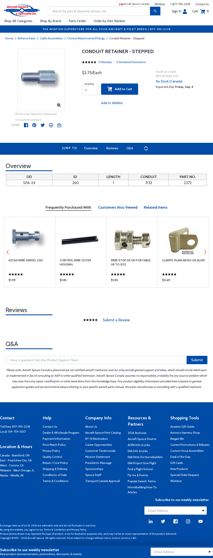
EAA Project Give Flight (142, 463)
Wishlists (160, 4)
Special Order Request (184, 475)
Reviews (112, 148)
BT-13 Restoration (96, 439)
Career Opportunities (98, 445)
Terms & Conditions (55, 481)
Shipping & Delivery (55, 469)
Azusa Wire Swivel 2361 (26, 260)
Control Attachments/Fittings (86, 38)
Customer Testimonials (100, 451)
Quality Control (52, 457)
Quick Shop (30, 281)
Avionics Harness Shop (185, 433)
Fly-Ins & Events (138, 475)
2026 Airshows (137, 433)
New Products (179, 469)
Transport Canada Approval (102, 481)
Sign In (176, 11)
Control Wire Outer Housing (75, 262)
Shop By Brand (50, 21)
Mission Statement (97, 457)
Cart (200, 11)
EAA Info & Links (138, 451)
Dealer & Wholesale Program (61, 433)
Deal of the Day (180, 457)
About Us (91, 426)
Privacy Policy (51, 451)
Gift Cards (176, 463)
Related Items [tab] (155, 207)
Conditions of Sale (55, 475)
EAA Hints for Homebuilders (145, 457)
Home (9, 38)
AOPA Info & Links (139, 445)
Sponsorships (94, 469)
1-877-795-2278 (180, 4)
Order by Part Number (109, 21)
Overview (91, 148)
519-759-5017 (17, 431)
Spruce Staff (93, 475)
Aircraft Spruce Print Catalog (103, 433)
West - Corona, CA (12, 465)
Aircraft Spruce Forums (142, 439)
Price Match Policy (54, 445)
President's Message (98, 463)
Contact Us (202, 4)
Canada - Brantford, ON (15, 455)
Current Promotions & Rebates (190, 445)
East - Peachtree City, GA (16, 460)
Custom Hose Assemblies (187, 451)
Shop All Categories (18, 21)
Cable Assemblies (51, 38)
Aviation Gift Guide (182, 426)
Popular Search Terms (142, 481)
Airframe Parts (27, 38)
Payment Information (56, 439)
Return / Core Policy (55, 463)
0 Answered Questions (131, 62)
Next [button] (205, 252)
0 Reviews (105, 62)
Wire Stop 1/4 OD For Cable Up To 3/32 (131, 262)
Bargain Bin (177, 439)
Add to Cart (122, 89)
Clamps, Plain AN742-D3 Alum (183, 260)
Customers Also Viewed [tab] (117, 207)
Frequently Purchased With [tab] (68, 207)
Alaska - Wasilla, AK (12, 475)
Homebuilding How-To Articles (142, 489)
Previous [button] (7, 252)
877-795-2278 (21, 426)
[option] (41, 80)
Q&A (129, 148)
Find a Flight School (140, 469)
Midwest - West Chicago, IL (17, 470)
